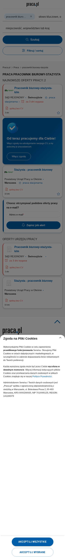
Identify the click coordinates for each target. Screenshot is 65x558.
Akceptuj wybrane (32, 552)
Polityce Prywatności (42, 376)
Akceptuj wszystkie (32, 541)
